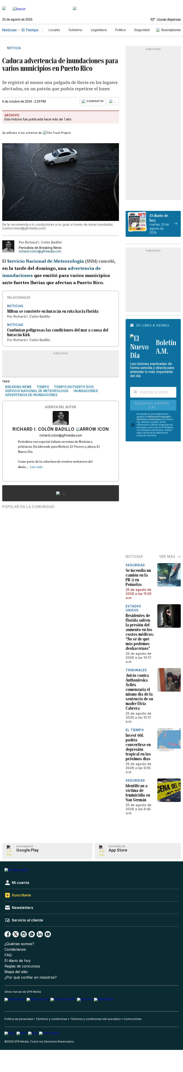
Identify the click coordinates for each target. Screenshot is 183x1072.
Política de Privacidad (159, 416)
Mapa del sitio (16, 972)
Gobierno (75, 30)
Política (120, 30)
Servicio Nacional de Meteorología (45, 261)
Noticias (9, 30)
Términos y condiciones (51, 1019)
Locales (54, 30)
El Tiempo (30, 30)
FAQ (8, 955)
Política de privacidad (18, 1019)
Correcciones (132, 1019)
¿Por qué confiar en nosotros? (30, 977)
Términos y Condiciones (149, 419)
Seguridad (142, 30)
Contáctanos (15, 949)
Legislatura (99, 30)
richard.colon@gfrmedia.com (40, 251)
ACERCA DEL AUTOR (60, 407)
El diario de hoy (17, 961)
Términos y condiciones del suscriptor (95, 1019)
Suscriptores (171, 30)
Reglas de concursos (22, 966)
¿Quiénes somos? (19, 944)
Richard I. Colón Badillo (43, 429)
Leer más (36, 467)
